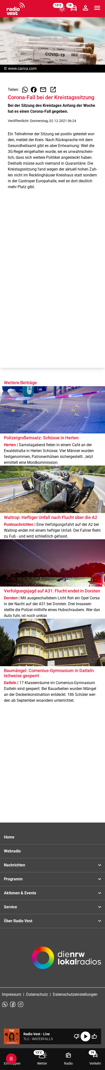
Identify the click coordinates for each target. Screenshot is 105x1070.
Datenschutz (37, 994)
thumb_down (77, 1036)
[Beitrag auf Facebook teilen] (34, 90)
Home (9, 837)
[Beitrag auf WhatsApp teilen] (25, 90)
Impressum (11, 994)
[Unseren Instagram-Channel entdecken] (20, 1004)
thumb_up (94, 1036)
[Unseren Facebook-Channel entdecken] (13, 1004)
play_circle (85, 1036)
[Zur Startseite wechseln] (15, 9)
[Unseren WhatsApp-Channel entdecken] (5, 1004)
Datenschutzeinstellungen (75, 994)
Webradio (12, 851)
